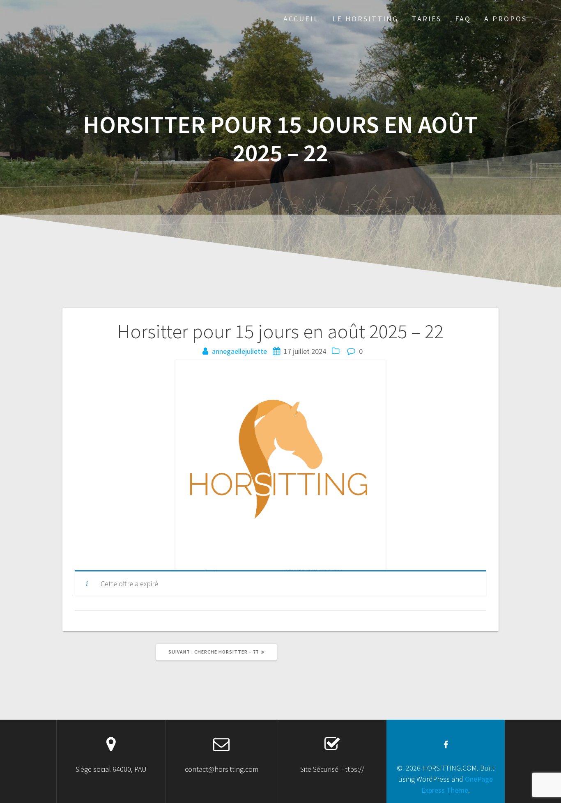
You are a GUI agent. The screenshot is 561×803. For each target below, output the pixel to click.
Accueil (301, 18)
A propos (505, 18)
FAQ (463, 18)
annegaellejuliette (239, 351)
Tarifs (426, 18)
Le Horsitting (365, 18)
